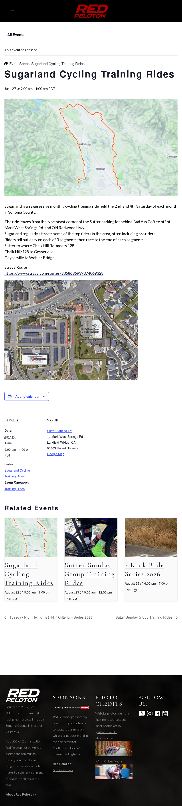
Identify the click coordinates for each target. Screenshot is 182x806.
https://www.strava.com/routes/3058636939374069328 (53, 273)
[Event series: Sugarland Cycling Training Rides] (15, 599)
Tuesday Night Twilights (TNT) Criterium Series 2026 (51, 617)
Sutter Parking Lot (59, 431)
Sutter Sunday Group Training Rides (90, 574)
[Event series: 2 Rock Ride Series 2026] (135, 590)
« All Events (14, 34)
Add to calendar (27, 396)
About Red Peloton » (21, 794)
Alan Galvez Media (109, 761)
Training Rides (14, 488)
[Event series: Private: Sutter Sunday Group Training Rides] (75, 599)
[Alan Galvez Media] (114, 778)
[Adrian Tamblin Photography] (114, 755)
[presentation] (31, 537)
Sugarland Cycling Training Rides (29, 574)
